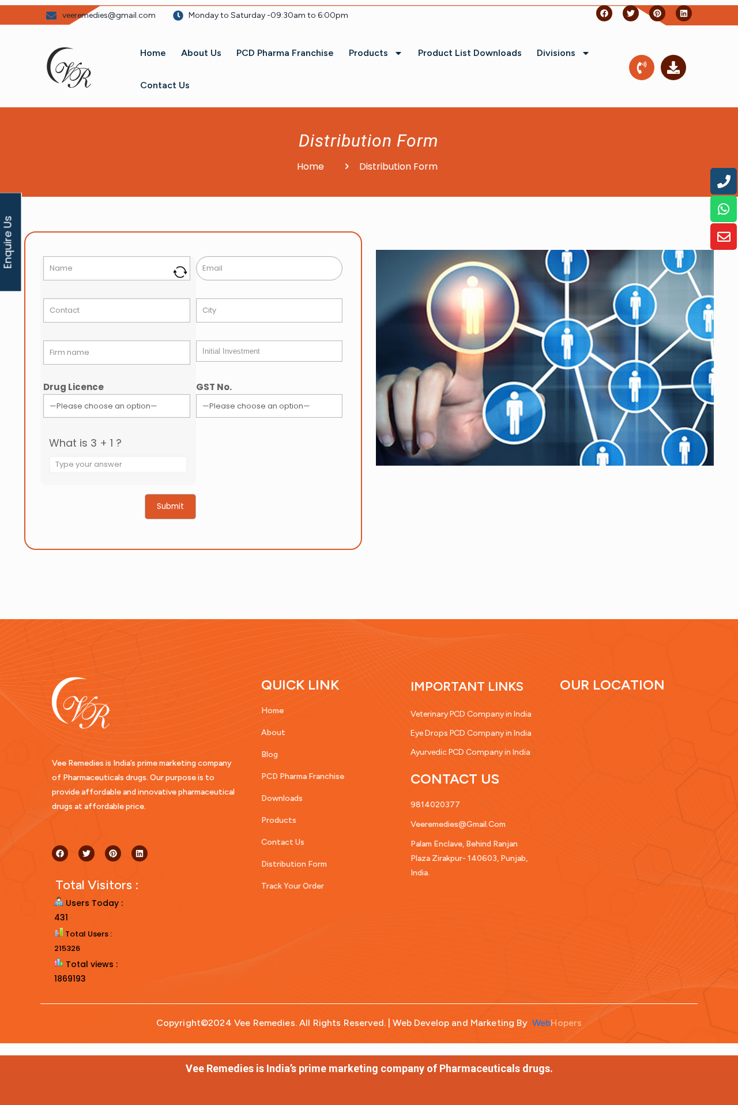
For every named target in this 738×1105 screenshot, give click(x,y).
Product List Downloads (470, 52)
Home (153, 52)
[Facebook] (604, 13)
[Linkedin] (684, 13)
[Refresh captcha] (180, 272)
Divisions (556, 52)
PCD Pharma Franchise (285, 52)
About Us (201, 52)
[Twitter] (631, 13)
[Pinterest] (657, 13)
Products (368, 52)
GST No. (214, 387)
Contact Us (165, 85)
